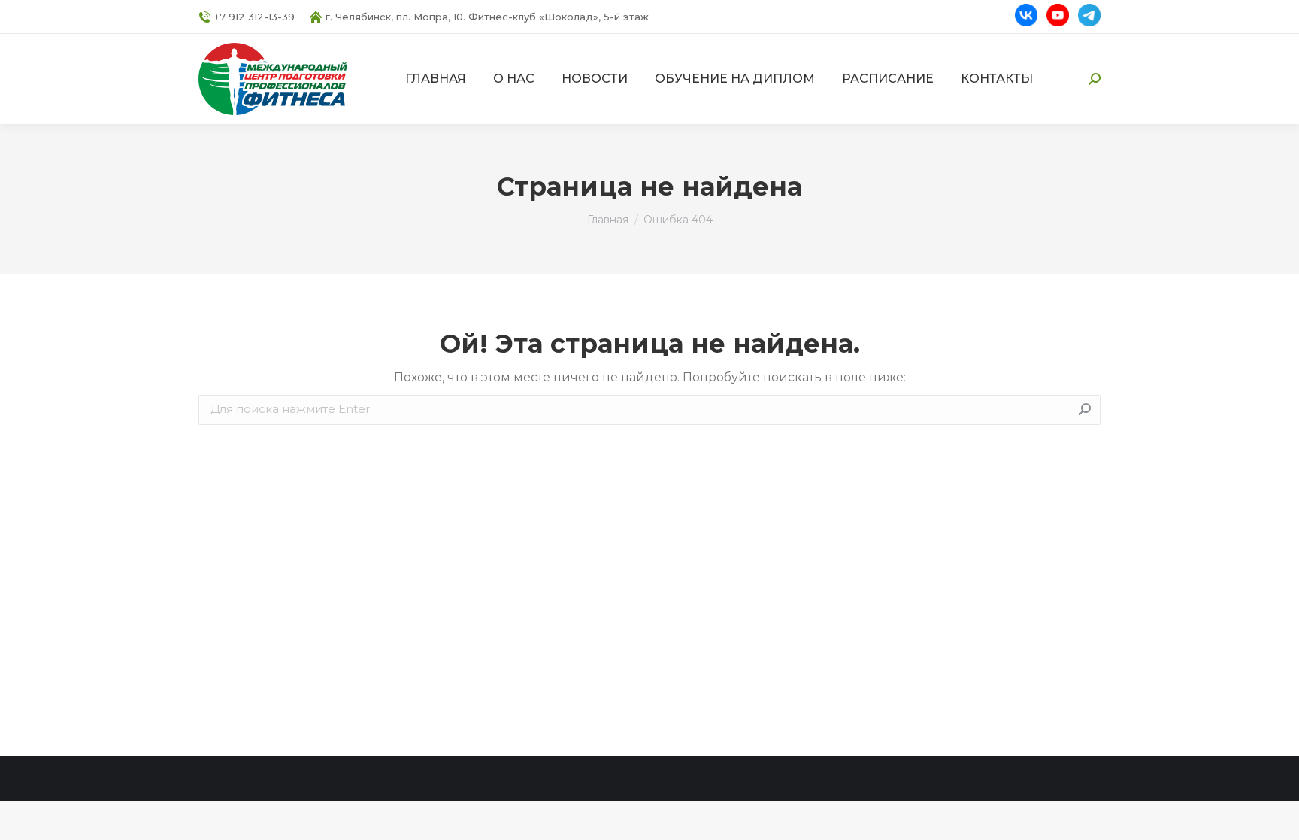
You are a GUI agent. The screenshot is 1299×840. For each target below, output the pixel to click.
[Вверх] (1276, 817)
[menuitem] (435, 79)
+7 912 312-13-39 (254, 17)
